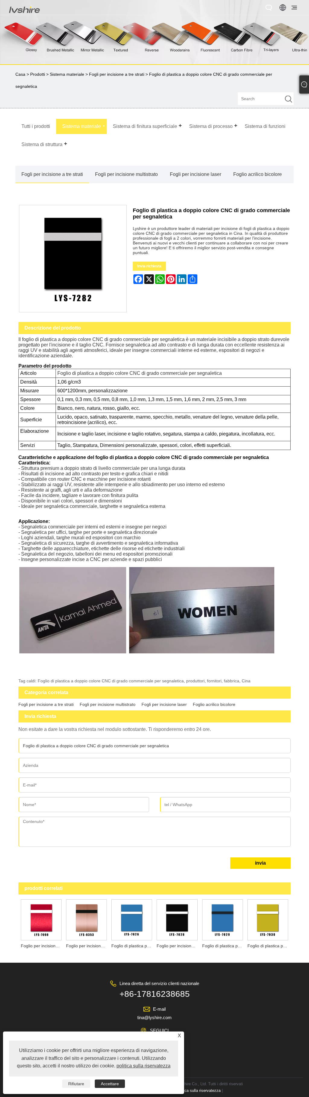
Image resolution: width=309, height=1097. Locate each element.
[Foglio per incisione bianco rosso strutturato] (41, 919)
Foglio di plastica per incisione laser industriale (268, 945)
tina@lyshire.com (154, 1017)
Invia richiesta (149, 266)
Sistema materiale (67, 74)
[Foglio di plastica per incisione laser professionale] (222, 919)
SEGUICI (159, 1030)
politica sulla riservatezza (198, 1090)
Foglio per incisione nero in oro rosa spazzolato (87, 945)
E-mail (159, 1009)
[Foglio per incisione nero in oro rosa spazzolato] (86, 919)
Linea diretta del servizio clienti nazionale (159, 983)
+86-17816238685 (154, 994)
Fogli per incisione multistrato (126, 174)
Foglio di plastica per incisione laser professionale (223, 945)
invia (260, 863)
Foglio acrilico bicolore (257, 174)
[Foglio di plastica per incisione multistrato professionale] (131, 919)
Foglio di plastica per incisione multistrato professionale (132, 945)
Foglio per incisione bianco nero (178, 945)
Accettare (110, 1083)
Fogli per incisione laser (195, 174)
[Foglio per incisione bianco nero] (177, 919)
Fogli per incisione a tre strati (116, 74)
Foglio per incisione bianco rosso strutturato (42, 945)
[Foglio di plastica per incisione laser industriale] (267, 919)
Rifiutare (76, 1083)
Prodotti (37, 74)
